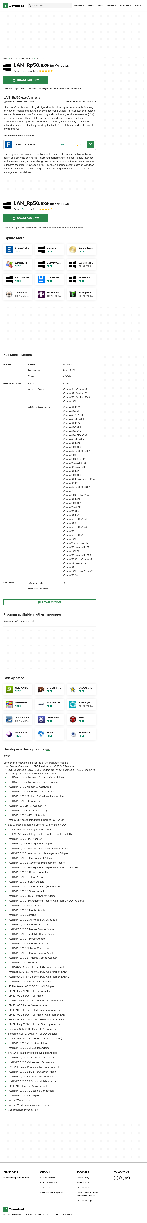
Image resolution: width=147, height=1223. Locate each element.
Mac (90, 6)
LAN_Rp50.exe (41, 65)
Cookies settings (84, 1200)
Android (110, 6)
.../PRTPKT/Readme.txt (64, 766)
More (137, 5)
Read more (91, 101)
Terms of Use (83, 1183)
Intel (48, 750)
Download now (28, 80)
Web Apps (124, 6)
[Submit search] (30, 5)
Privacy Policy (83, 1178)
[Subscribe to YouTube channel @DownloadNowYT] (127, 1178)
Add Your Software (48, 1183)
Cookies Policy (83, 1187)
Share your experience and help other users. (61, 88)
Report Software (51, 602)
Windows (78, 6)
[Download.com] (13, 5)
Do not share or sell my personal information (87, 1194)
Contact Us (45, 1187)
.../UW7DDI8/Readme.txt (40, 770)
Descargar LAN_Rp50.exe (16, 621)
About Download (47, 1178)
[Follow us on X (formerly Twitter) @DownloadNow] (121, 1178)
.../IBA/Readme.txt (42, 766)
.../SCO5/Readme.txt (14, 770)
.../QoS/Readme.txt (85, 770)
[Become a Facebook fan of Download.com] (116, 1178)
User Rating (33, 71)
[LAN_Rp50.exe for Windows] (7, 67)
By (17, 71)
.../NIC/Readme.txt (64, 770)
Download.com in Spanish (51, 1193)
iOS (99, 6)
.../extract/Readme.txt (19, 766)
